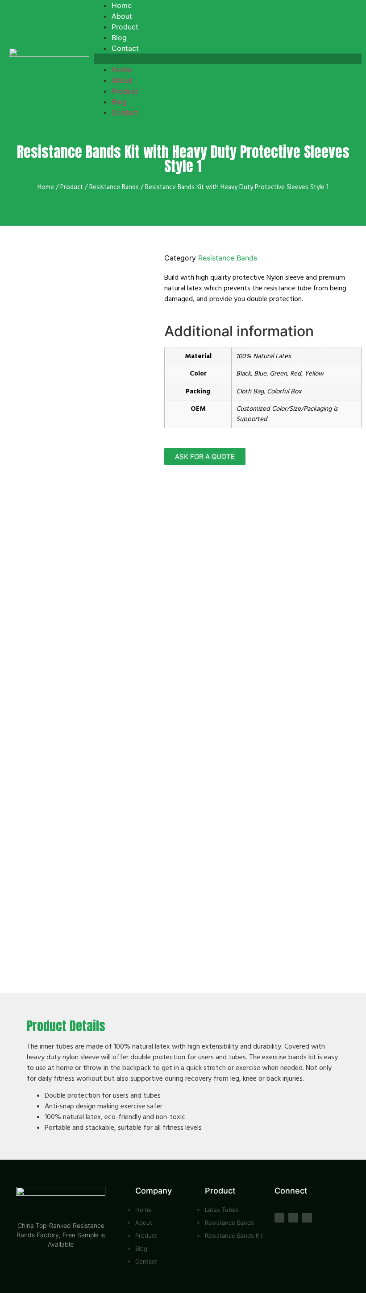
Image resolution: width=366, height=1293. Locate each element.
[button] (228, 59)
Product (125, 91)
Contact (125, 48)
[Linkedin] (307, 1218)
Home (122, 69)
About (122, 80)
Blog (119, 101)
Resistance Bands (114, 187)
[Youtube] (293, 1218)
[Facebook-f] (279, 1218)
